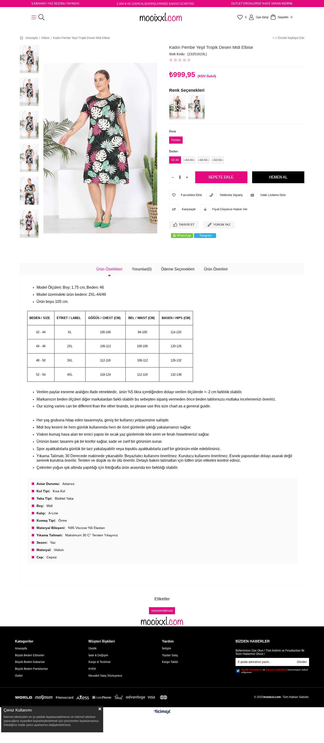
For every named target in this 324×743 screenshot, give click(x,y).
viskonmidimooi (162, 610)
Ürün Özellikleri (109, 269)
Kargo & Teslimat (99, 662)
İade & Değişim (98, 655)
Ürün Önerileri (216, 269)
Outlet (19, 675)
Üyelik (92, 648)
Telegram (205, 235)
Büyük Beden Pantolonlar (31, 668)
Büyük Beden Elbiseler (29, 655)
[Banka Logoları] (92, 697)
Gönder (302, 662)
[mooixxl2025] (162, 621)
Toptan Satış (170, 655)
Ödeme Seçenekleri (177, 269)
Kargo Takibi (170, 662)
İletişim (166, 648)
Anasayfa (21, 648)
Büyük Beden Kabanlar (30, 662)
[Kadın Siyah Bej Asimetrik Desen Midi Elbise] (178, 107)
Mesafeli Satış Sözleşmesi (105, 675)
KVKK (92, 668)
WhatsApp (184, 235)
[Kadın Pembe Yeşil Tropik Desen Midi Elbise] (197, 107)
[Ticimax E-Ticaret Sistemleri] (162, 712)
